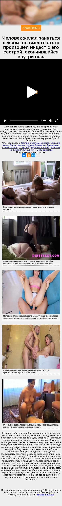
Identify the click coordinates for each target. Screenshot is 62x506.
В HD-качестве (45, 149)
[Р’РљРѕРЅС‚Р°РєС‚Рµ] (24, 155)
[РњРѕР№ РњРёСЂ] (33, 155)
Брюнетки (40, 145)
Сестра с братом (30, 143)
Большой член (17, 145)
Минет (18, 149)
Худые (30, 145)
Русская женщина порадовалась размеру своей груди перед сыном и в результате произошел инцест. (31, 426)
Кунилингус (29, 149)
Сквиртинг (24, 147)
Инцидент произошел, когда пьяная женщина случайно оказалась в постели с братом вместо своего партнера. (28, 262)
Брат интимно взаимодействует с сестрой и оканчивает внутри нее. (28, 208)
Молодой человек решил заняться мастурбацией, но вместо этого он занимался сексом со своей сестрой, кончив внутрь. (30, 317)
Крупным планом (40, 147)
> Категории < (31, 27)
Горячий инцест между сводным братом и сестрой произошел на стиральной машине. (26, 371)
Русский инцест (45, 494)
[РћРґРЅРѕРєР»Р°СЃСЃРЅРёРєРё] (29, 155)
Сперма (45, 143)
